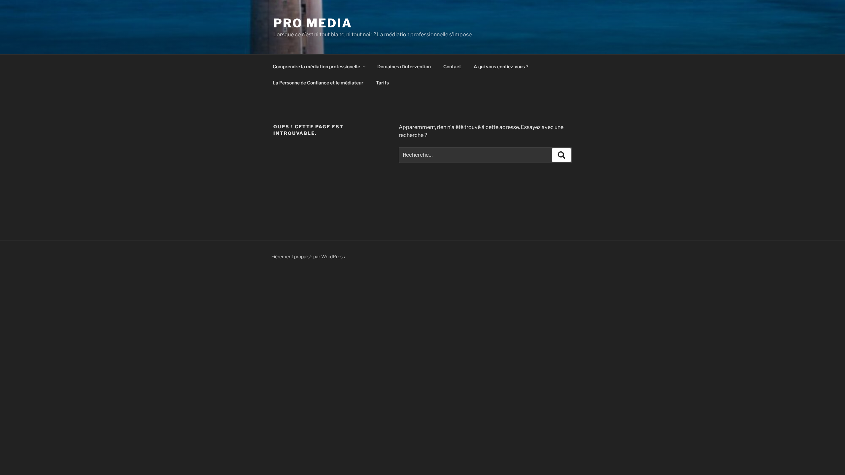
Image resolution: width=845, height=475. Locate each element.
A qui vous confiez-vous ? (501, 66)
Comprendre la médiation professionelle (316, 66)
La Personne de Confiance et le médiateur (318, 82)
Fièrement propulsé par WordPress (308, 256)
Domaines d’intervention (404, 66)
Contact (452, 66)
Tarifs (382, 82)
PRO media (312, 23)
